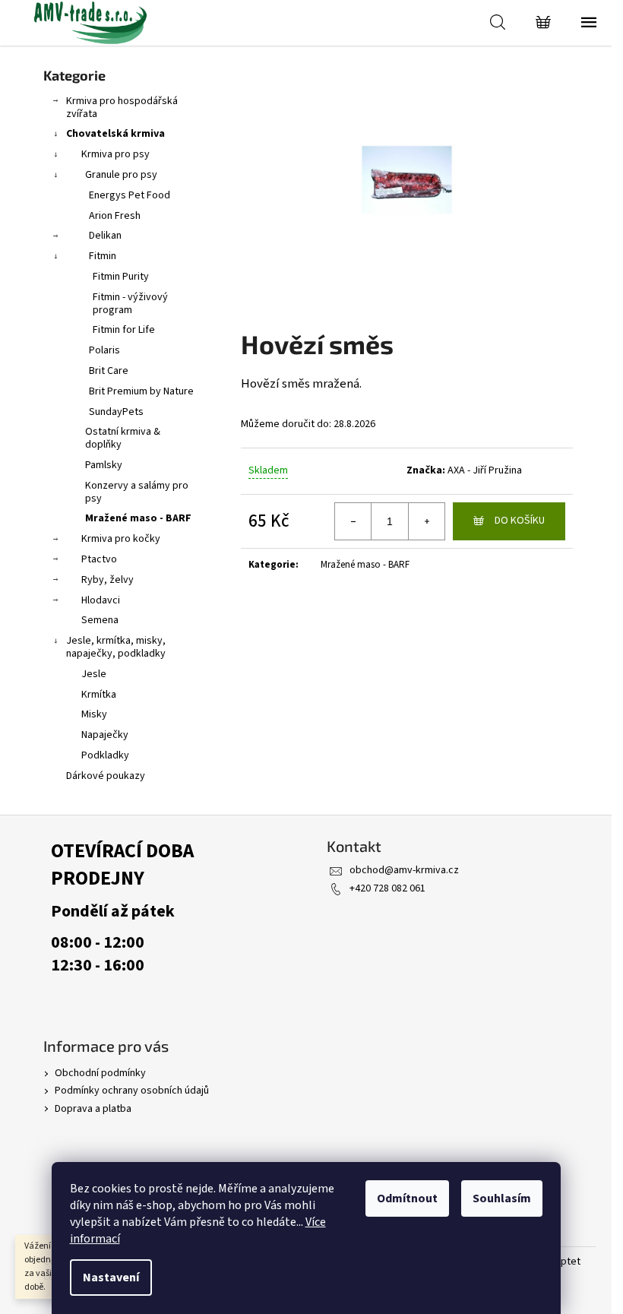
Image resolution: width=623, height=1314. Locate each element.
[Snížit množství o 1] (353, 521)
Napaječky (104, 734)
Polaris (104, 350)
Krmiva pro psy (115, 154)
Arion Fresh (115, 215)
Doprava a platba (93, 1108)
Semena (100, 620)
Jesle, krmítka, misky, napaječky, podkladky (116, 647)
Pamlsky (103, 465)
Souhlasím (502, 1198)
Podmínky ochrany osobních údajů (132, 1090)
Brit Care (108, 370)
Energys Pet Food (129, 195)
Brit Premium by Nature (141, 391)
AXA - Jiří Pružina (484, 470)
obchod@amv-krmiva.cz (404, 870)
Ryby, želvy (107, 579)
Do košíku (520, 520)
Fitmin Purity (121, 276)
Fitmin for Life (124, 329)
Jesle (93, 674)
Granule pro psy (121, 174)
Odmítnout (407, 1198)
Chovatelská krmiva (115, 133)
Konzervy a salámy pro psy (136, 492)
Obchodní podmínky (100, 1073)
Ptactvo (99, 559)
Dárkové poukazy (105, 776)
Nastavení (111, 1277)
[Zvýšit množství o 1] (426, 521)
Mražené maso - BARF (138, 518)
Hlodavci (100, 600)
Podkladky (105, 755)
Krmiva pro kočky (120, 538)
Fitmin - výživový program (130, 304)
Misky (94, 714)
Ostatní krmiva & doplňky (122, 438)
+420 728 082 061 (387, 888)
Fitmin (102, 256)
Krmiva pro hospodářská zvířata (122, 107)
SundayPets (116, 412)
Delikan (105, 235)
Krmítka (98, 694)
